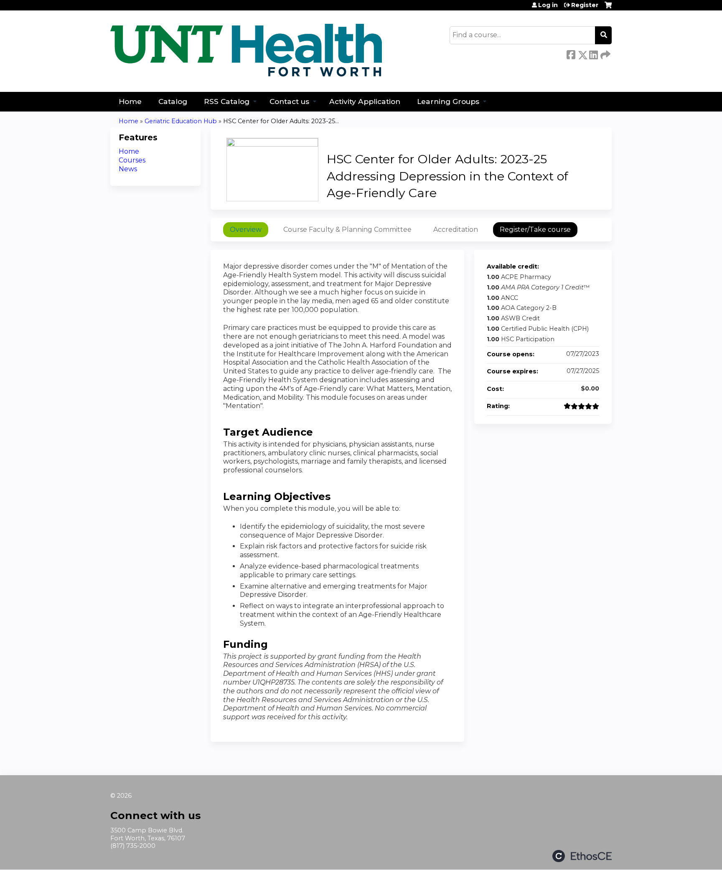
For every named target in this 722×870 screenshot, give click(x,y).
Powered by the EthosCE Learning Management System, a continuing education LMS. (582, 856)
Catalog (172, 101)
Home (130, 101)
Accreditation (455, 229)
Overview (246, 229)
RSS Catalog (226, 101)
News (128, 169)
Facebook (571, 53)
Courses (132, 160)
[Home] (246, 50)
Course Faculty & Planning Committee (347, 229)
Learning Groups (448, 101)
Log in (548, 5)
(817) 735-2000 (132, 846)
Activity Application (364, 101)
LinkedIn (593, 53)
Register (584, 5)
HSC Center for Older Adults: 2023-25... (281, 121)
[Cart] (608, 8)
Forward (604, 52)
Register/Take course (535, 229)
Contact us (289, 101)
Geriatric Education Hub (181, 121)
